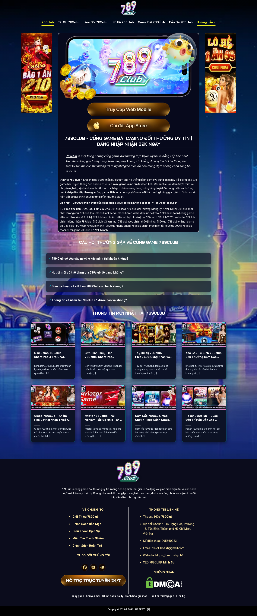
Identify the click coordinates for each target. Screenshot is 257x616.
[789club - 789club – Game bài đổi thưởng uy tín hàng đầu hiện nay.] (128, 8)
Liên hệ (180, 596)
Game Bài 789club (151, 22)
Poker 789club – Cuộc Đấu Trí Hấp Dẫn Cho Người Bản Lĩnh (202, 418)
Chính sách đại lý (112, 596)
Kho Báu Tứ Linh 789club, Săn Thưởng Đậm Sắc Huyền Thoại (204, 355)
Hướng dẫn (205, 22)
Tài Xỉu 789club (69, 22)
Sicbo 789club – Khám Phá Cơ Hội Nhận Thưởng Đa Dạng (52, 418)
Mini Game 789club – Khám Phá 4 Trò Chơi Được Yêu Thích (49, 355)
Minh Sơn (169, 562)
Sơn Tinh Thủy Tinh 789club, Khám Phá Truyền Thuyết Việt (98, 355)
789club (48, 22)
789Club (167, 516)
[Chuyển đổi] (50, 258)
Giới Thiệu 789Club (85, 516)
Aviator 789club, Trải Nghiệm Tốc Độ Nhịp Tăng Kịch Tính (103, 418)
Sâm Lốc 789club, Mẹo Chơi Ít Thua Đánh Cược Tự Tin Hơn (152, 418)
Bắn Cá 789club (181, 22)
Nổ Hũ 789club (123, 22)
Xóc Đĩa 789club (96, 22)
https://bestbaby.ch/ (164, 202)
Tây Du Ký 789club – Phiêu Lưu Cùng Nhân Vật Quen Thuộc (153, 355)
